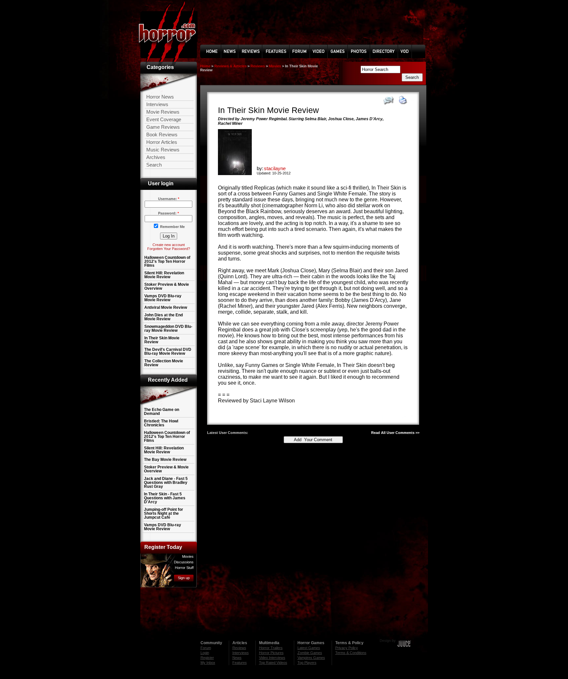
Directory (385, 51)
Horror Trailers (271, 648)
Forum (305, 51)
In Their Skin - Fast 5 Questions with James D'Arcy (164, 498)
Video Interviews (272, 658)
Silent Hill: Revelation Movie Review (164, 275)
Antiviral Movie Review (165, 307)
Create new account (169, 245)
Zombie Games (309, 653)
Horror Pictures (271, 653)
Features (239, 663)
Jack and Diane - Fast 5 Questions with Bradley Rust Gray (166, 482)
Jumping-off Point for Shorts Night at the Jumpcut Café (163, 513)
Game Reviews (163, 127)
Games (343, 51)
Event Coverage (163, 119)
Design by (388, 641)
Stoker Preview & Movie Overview (166, 286)
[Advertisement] (284, 610)
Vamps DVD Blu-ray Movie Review (162, 298)
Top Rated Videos (273, 663)
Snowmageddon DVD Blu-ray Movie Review (168, 328)
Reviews (254, 51)
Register (207, 658)
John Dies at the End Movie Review (163, 317)
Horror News (160, 97)
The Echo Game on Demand (161, 411)
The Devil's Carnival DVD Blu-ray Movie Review (167, 351)
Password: (168, 213)
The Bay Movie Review (165, 459)
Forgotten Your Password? (168, 249)
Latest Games (308, 648)
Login (205, 653)
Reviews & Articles (230, 66)
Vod (405, 51)
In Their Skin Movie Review (161, 340)
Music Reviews (162, 149)
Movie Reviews (162, 112)
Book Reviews (162, 134)
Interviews (157, 104)
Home (215, 51)
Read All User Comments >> (395, 433)
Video (325, 51)
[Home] (169, 36)
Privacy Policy (346, 648)
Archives (155, 157)
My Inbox (208, 663)
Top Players (307, 663)
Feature (278, 51)
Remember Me (172, 227)
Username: (168, 199)
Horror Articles (161, 142)
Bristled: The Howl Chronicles (161, 423)
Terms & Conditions (351, 653)
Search (154, 165)
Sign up (184, 578)
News (236, 51)
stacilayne (275, 168)
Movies (275, 66)
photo (363, 51)
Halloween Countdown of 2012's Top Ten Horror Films (167, 261)
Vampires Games (311, 658)
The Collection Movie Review (163, 363)
